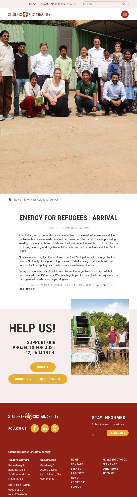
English (71, 4)
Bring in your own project (38, 379)
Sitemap (108, 473)
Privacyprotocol (114, 459)
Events (76, 468)
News (17, 199)
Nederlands (58, 4)
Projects (78, 473)
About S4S (78, 482)
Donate (43, 367)
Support (77, 486)
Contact (43, 4)
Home (32, 4)
